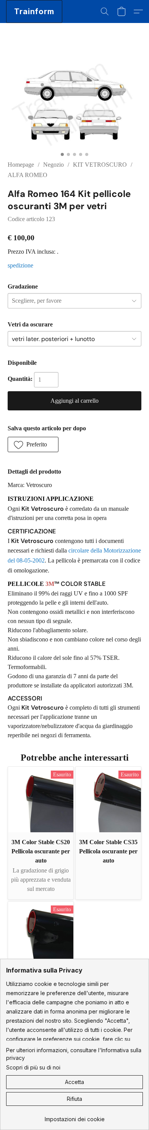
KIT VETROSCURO (100, 164)
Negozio (53, 164)
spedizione (20, 265)
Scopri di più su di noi (33, 1067)
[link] (74, 1116)
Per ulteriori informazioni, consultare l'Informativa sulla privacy (73, 1054)
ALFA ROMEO (27, 175)
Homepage (21, 164)
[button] (34, 11)
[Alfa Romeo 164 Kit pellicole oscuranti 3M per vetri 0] (74, 101)
